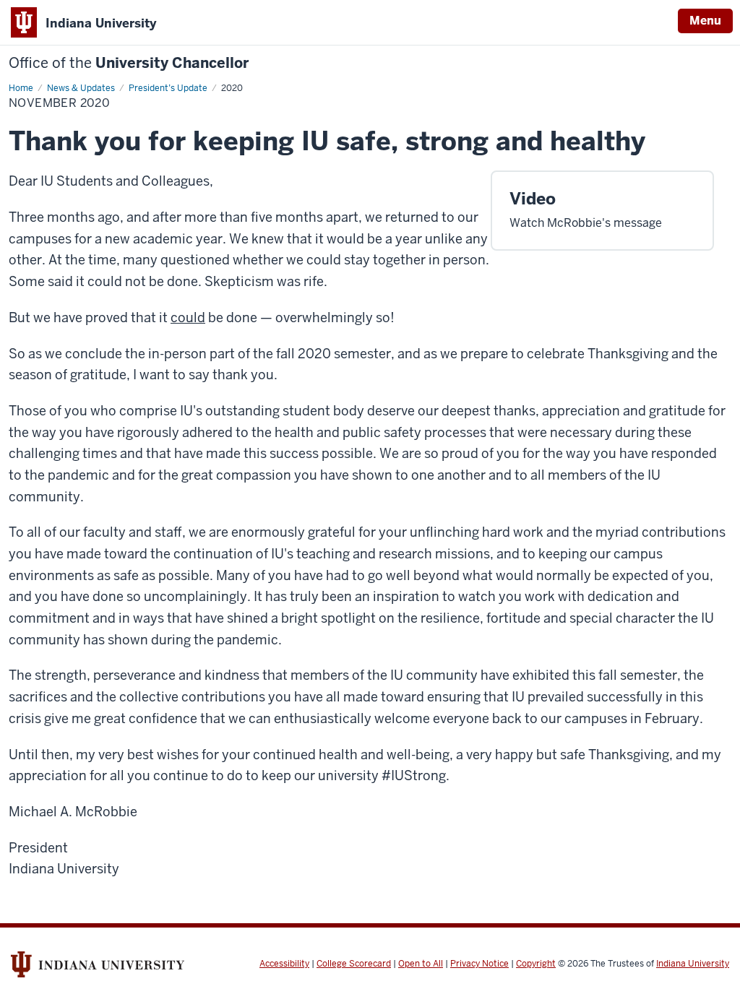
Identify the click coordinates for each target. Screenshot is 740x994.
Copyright (536, 963)
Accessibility (284, 963)
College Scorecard (354, 963)
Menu (705, 20)
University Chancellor (129, 63)
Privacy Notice (479, 963)
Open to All (420, 963)
